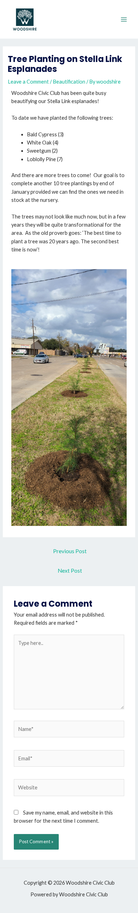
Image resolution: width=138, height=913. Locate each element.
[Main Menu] (124, 19)
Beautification (69, 82)
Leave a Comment (28, 82)
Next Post (70, 570)
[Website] (69, 789)
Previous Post (70, 551)
